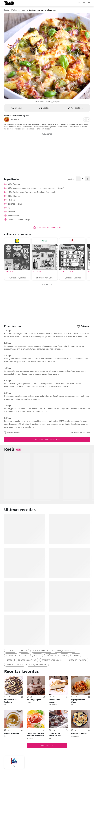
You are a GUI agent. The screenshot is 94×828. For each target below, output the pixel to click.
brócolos (51, 655)
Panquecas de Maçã (79, 733)
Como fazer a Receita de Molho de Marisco (35, 734)
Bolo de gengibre (34, 700)
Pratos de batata (14, 665)
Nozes (9, 660)
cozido (25, 655)
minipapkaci (75, 736)
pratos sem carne (41, 651)
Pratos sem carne (18, 10)
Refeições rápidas (37, 665)
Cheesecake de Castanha (10, 701)
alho (64, 655)
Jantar (23, 651)
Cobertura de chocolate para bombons (55, 734)
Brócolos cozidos (27, 660)
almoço (10, 651)
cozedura (11, 655)
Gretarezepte (15, 119)
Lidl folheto (10, 272)
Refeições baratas (65, 651)
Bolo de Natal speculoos (54, 701)
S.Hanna (29, 702)
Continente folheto (67, 272)
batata (37, 655)
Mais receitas (47, 746)
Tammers (30, 738)
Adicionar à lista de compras (48, 228)
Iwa (5, 705)
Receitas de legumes (52, 660)
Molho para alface (11, 733)
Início (6, 10)
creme (76, 655)
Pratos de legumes (76, 660)
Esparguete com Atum (78, 701)
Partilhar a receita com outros (47, 440)
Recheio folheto (38, 272)
